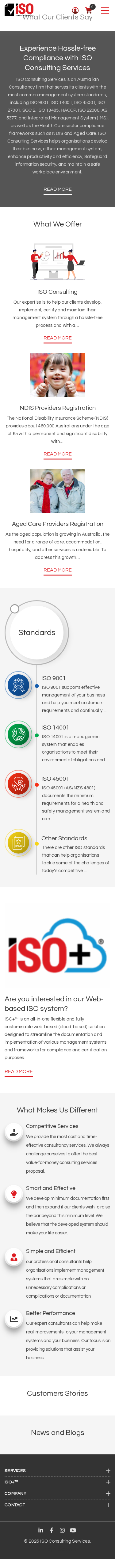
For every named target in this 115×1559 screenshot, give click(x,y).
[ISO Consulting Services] (19, 9)
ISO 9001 (53, 678)
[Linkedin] (41, 1531)
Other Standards (64, 838)
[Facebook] (51, 1531)
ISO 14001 (55, 728)
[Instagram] (62, 1531)
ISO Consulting (57, 292)
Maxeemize (66, 1549)
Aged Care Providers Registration (57, 524)
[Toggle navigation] (105, 10)
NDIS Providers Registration (58, 408)
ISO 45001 (55, 779)
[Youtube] (73, 1531)
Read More (58, 189)
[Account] (75, 10)
